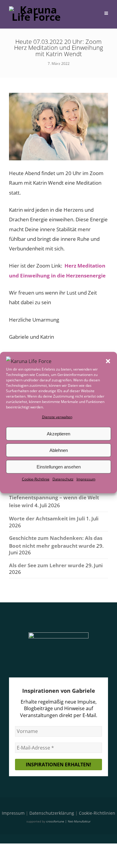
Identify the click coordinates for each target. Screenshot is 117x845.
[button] (108, 361)
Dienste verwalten (57, 416)
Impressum (85, 479)
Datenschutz (63, 479)
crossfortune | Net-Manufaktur (68, 821)
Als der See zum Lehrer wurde (46, 565)
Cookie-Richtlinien (97, 813)
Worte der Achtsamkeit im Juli (47, 518)
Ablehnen (59, 450)
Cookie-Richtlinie (36, 479)
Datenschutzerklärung (51, 813)
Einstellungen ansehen (59, 466)
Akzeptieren (58, 433)
